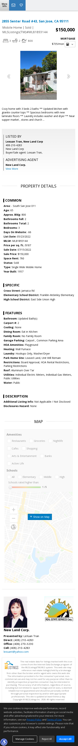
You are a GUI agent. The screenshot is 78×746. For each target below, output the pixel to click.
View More (12, 168)
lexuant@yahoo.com (16, 651)
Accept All (65, 739)
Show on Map (41, 517)
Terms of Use (54, 719)
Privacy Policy (34, 719)
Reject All (47, 739)
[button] (4, 742)
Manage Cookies (25, 739)
